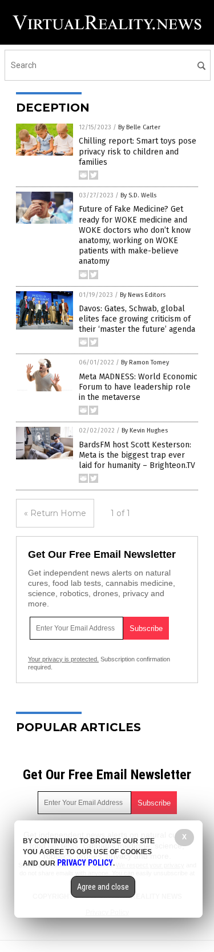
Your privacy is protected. (63, 659)
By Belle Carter (139, 127)
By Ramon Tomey (145, 362)
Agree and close (103, 886)
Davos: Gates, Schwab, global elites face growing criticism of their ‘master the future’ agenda (137, 319)
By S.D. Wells (138, 195)
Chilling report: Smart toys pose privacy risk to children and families (137, 151)
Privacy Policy (85, 862)
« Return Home (55, 513)
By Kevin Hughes (145, 430)
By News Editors (142, 295)
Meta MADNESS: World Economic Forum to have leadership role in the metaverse (138, 387)
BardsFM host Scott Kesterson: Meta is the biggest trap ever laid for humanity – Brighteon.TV (137, 455)
